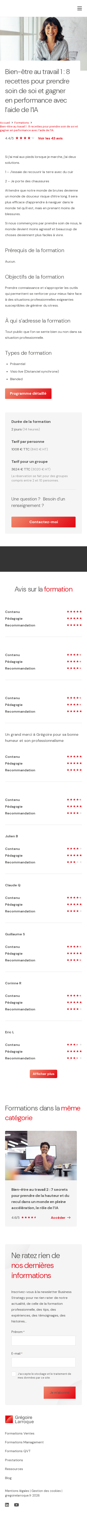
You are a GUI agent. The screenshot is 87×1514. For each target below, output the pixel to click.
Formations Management (24, 1442)
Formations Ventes (19, 1433)
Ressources (14, 1469)
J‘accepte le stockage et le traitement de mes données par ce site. (44, 1375)
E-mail (16, 1353)
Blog (8, 1478)
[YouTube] (16, 1505)
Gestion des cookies (46, 1491)
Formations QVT (18, 1451)
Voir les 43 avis (50, 138)
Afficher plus (43, 1074)
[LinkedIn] (7, 1505)
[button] (80, 8)
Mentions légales (17, 1491)
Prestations (14, 1460)
